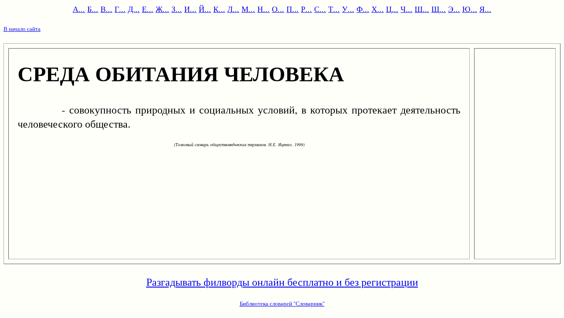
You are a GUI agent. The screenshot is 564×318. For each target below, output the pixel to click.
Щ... (438, 9)
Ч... (406, 9)
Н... (263, 9)
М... (248, 9)
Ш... (422, 9)
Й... (205, 9)
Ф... (362, 9)
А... (79, 9)
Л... (233, 9)
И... (190, 9)
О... (278, 9)
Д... (134, 9)
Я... (485, 9)
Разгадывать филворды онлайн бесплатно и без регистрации (282, 282)
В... (106, 9)
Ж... (162, 9)
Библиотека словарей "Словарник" (282, 303)
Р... (306, 9)
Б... (92, 9)
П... (292, 9)
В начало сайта (22, 29)
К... (219, 9)
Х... (377, 9)
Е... (147, 9)
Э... (454, 9)
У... (348, 9)
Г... (120, 9)
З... (176, 9)
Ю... (469, 9)
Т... (334, 9)
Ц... (392, 9)
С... (320, 9)
